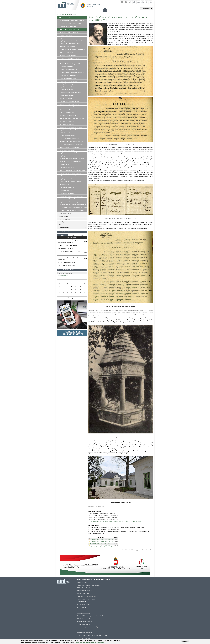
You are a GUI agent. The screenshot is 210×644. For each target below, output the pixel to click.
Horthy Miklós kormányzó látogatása (70, 84)
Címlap (74, 14)
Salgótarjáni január (65, 156)
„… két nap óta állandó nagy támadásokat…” (72, 144)
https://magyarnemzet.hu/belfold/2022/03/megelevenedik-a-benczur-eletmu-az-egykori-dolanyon (115, 521)
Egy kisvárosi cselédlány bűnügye (69, 202)
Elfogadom (185, 641)
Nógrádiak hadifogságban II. (68, 121)
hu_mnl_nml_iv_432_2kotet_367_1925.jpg (101, 546)
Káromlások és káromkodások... (68, 199)
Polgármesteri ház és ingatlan (68, 81)
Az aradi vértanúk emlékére (67, 135)
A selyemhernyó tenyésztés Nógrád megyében (73, 207)
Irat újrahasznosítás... (66, 133)
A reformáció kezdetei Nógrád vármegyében (72, 170)
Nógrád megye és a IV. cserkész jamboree (72, 158)
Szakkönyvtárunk (63, 216)
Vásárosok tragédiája (66, 190)
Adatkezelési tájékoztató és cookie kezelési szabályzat (90, 642)
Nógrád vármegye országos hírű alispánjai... (72, 20)
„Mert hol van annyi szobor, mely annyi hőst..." (73, 118)
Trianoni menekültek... (66, 110)
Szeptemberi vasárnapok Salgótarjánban (71, 107)
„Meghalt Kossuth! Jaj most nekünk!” (70, 147)
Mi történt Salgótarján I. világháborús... (70, 161)
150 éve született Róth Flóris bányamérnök (72, 210)
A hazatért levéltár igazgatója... (68, 150)
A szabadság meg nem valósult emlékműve (72, 72)
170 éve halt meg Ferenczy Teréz (69, 69)
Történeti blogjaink (64, 219)
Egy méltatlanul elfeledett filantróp (69, 101)
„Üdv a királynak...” (65, 184)
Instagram (130, 2)
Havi (82, 235)
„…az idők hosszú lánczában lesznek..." (70, 173)
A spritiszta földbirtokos (66, 66)
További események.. (63, 275)
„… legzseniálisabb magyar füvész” (69, 138)
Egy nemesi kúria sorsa (66, 38)
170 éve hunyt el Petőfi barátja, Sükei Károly (72, 49)
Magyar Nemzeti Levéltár (64, 14)
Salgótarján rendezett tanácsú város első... (72, 41)
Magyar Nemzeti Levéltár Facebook (126, 2)
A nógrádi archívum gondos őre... (69, 32)
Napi (62, 235)
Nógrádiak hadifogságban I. (67, 124)
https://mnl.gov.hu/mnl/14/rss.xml (134, 2)
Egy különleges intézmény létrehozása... (71, 130)
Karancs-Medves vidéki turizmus (69, 75)
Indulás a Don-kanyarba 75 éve (68, 176)
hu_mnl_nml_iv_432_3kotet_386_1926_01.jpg (101, 539)
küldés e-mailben (144, 550)
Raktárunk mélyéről (64, 18)
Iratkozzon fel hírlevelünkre (122, 2)
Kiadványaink (62, 222)
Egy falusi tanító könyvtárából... (68, 26)
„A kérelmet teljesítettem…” (68, 52)
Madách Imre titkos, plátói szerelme (70, 58)
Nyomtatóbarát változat (128, 550)
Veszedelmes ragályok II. (67, 187)
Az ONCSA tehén (64, 61)
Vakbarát (138, 2)
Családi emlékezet (64, 227)
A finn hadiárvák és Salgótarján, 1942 (70, 92)
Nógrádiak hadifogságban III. (68, 115)
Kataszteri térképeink (65, 225)
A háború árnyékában (66, 98)
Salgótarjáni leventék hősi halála (69, 153)
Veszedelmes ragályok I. (67, 193)
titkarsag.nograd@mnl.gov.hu (89, 596)
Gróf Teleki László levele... (67, 112)
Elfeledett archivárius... (66, 35)
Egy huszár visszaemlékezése (68, 167)
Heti (73, 235)
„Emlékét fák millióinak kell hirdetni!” (69, 104)
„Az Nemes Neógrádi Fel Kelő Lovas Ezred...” (72, 141)
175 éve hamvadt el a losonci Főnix (69, 43)
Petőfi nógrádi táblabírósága (68, 78)
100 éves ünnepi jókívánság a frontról (70, 181)
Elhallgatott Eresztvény (66, 89)
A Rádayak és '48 (64, 164)
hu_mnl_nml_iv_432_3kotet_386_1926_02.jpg (101, 541)
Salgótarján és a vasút (66, 179)
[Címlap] (66, 5)
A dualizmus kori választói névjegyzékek (71, 127)
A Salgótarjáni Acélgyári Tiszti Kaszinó (70, 23)
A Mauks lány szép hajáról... (67, 95)
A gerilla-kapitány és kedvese (68, 87)
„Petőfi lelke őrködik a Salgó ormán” (70, 64)
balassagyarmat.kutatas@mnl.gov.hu (91, 627)
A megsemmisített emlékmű (68, 55)
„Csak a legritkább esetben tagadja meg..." (72, 196)
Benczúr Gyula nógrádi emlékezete (69, 29)
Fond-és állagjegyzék (65, 213)
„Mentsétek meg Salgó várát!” (68, 46)
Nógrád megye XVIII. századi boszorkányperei (73, 204)
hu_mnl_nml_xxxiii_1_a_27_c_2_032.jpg (100, 543)
